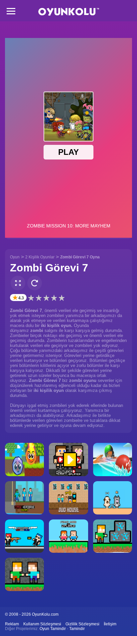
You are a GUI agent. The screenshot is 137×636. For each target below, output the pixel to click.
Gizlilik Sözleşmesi (82, 624)
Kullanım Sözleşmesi (42, 624)
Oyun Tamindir (53, 628)
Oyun (15, 257)
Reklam (12, 624)
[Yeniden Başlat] (34, 283)
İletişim (110, 624)
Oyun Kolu (68, 12)
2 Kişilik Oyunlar (40, 257)
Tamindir (77, 628)
